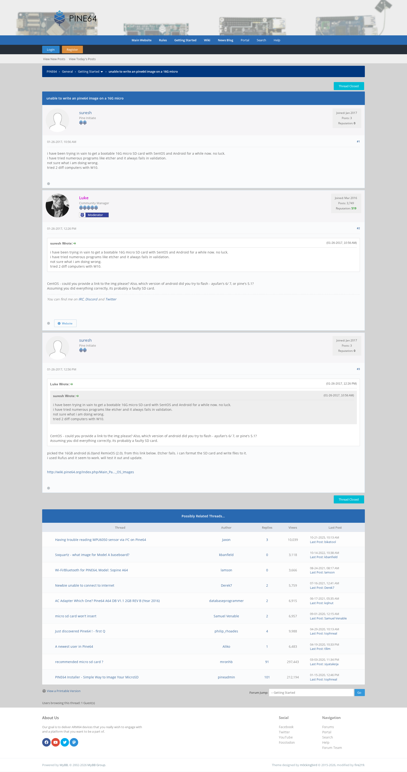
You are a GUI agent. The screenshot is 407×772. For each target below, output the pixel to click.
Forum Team (332, 747)
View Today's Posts (82, 59)
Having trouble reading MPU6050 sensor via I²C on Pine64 (100, 539)
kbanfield (226, 554)
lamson (226, 570)
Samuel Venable (226, 616)
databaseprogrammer (226, 600)
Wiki (207, 40)
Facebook (286, 727)
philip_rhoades (226, 631)
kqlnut (329, 603)
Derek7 (226, 585)
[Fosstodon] (74, 742)
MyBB (64, 765)
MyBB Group (96, 765)
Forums (328, 727)
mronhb (226, 662)
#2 (358, 228)
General (67, 71)
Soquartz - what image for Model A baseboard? (92, 554)
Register (72, 49)
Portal (245, 40)
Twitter (110, 299)
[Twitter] (65, 742)
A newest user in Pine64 (74, 646)
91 (267, 662)
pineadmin (226, 677)
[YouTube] (55, 742)
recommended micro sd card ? (79, 662)
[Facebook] (46, 742)
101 (267, 677)
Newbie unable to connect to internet (84, 585)
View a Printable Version (64, 691)
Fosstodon (287, 742)
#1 (358, 141)
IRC (81, 299)
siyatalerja (331, 664)
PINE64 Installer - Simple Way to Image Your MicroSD (96, 677)
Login (51, 49)
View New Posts (54, 59)
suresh (85, 112)
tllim (327, 649)
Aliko (226, 646)
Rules (163, 40)
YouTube (286, 737)
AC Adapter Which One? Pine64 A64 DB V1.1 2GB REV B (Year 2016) (107, 600)
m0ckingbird (308, 765)
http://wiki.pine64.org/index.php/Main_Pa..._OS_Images (90, 472)
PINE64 (52, 71)
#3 (358, 369)
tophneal (330, 633)
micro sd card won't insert (75, 616)
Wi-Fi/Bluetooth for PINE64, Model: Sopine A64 (91, 570)
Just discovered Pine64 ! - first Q (80, 631)
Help (277, 40)
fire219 (359, 765)
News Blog (225, 40)
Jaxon (226, 539)
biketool (330, 542)
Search (261, 40)
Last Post (316, 542)
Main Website (141, 40)
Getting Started (185, 40)
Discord (91, 299)
